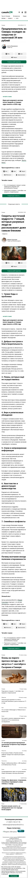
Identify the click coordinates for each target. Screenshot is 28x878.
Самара (3, 25)
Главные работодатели (14, 62)
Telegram (15, 57)
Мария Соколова (12, 239)
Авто (3, 707)
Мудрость (4, 233)
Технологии (4, 760)
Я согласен (14, 876)
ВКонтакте (8, 174)
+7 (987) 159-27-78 (13, 822)
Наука (3, 716)
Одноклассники (21, 174)
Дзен (21, 53)
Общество (4, 697)
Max (9, 53)
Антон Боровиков (12, 46)
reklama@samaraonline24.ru (13, 825)
